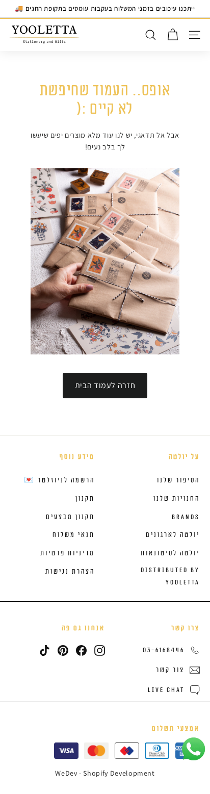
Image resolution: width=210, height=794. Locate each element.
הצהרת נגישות (70, 572)
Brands (186, 517)
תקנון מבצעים (70, 517)
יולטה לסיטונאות (170, 553)
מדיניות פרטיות (67, 553)
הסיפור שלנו (178, 480)
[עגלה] (173, 35)
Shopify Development (118, 773)
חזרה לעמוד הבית (105, 385)
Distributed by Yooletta (170, 576)
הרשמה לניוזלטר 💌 (59, 480)
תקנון (85, 499)
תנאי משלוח (73, 535)
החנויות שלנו (176, 499)
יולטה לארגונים (173, 535)
